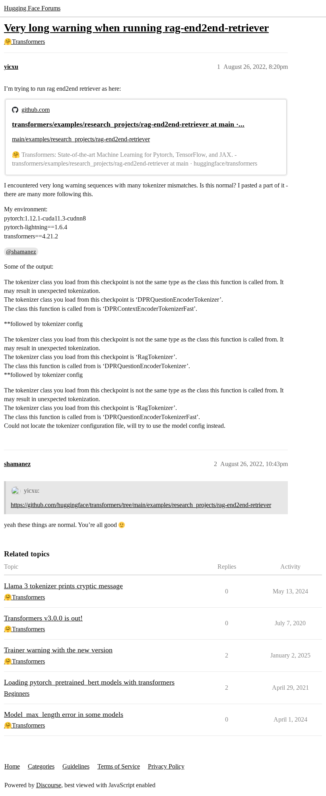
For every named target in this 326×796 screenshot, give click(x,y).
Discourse (48, 785)
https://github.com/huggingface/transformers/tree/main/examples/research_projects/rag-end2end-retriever (141, 504)
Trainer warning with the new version (58, 650)
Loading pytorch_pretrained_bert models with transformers (89, 682)
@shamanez (21, 251)
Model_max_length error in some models (63, 714)
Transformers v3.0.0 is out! (43, 618)
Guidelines (75, 766)
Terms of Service (118, 766)
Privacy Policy (166, 766)
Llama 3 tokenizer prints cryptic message (63, 586)
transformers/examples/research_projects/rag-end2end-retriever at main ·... (128, 124)
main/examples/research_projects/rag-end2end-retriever (81, 139)
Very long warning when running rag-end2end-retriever (136, 27)
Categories (41, 766)
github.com (35, 109)
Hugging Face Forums (32, 8)
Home (12, 766)
